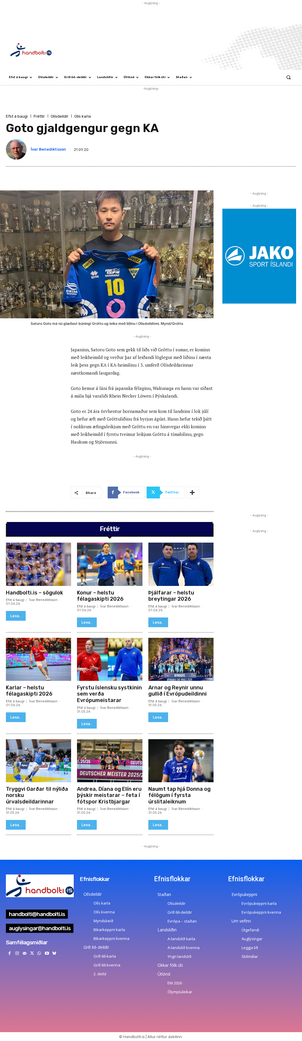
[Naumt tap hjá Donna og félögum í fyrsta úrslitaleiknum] (181, 760)
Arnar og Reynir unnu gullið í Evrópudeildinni (177, 690)
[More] (192, 492)
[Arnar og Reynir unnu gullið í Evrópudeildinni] (181, 659)
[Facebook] (9, 953)
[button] (288, 77)
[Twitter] (32, 953)
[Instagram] (17, 953)
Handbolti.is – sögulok (34, 592)
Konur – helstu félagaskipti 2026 (100, 595)
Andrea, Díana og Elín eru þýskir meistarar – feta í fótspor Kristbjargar (109, 795)
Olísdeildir (59, 116)
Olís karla (82, 116)
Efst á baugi (17, 116)
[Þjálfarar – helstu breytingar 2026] (181, 564)
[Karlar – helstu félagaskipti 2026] (38, 659)
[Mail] (24, 953)
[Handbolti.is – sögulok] (38, 564)
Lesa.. (15, 616)
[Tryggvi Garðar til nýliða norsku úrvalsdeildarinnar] (38, 760)
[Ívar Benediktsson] (17, 149)
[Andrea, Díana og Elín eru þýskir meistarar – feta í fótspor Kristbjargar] (109, 760)
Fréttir (39, 116)
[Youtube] (46, 953)
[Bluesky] (54, 953)
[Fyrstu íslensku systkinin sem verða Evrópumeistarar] (109, 659)
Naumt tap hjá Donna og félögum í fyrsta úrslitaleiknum (179, 795)
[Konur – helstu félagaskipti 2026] (109, 564)
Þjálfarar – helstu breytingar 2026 (171, 595)
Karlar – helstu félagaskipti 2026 (29, 690)
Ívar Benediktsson (48, 149)
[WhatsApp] (39, 953)
